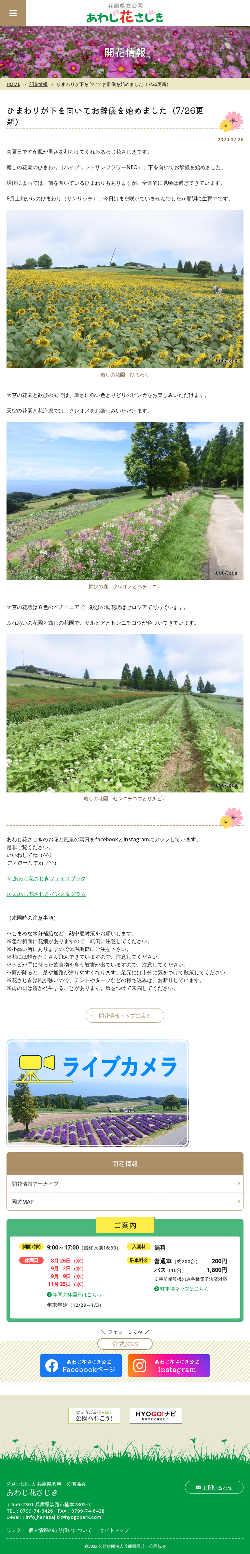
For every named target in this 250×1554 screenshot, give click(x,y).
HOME (13, 84)
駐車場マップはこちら (184, 1288)
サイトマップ (114, 1530)
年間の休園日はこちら (77, 1294)
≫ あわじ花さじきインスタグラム (46, 894)
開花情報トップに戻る (125, 1015)
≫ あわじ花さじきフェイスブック (46, 878)
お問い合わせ (217, 1487)
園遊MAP (23, 1201)
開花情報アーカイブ (35, 1183)
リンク (14, 1530)
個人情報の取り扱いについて (60, 1530)
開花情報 (38, 84)
